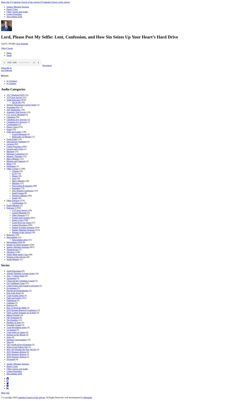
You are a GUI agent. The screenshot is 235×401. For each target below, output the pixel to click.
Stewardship (12, 237)
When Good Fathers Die (17, 347)
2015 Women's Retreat (16, 352)
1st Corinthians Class (16, 283)
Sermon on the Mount (16, 335)
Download (47, 65)
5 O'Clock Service (14, 97)
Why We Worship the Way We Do (21, 349)
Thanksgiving (12, 249)
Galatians (11, 303)
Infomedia (87, 397)
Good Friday (12, 139)
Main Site (5, 2)
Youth (14, 198)
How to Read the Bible (16, 308)
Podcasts (10, 208)
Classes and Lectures (21, 218)
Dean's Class (12, 127)
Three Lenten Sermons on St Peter (21, 313)
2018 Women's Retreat (16, 357)
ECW (14, 173)
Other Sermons (13, 200)
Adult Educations (14, 271)
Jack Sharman (22, 44)
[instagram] (7, 381)
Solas (9, 337)
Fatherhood (11, 300)
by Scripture (12, 81)
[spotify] (8, 386)
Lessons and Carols (15, 149)
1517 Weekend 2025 (15, 95)
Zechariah (11, 359)
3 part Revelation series (17, 327)
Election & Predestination (17, 291)
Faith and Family (14, 132)
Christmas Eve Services (17, 122)
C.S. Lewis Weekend (16, 115)
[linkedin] (7, 388)
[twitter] (8, 383)
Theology (11, 252)
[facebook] (8, 378)
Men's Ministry (13, 159)
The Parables (12, 320)
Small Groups (18, 193)
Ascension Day (13, 107)
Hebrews (10, 305)
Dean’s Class (12, 9)
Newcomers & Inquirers (22, 186)
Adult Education (14, 100)
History (15, 176)
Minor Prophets (13, 315)
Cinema (15, 171)
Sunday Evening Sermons (23, 227)
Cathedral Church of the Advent (31, 397)
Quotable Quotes (14, 325)
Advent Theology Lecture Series (21, 273)
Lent (14, 178)
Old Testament (13, 317)
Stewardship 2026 (14, 17)
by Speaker (11, 83)
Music (9, 164)
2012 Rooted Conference (23, 191)
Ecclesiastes (12, 288)
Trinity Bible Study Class (17, 254)
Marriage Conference (16, 154)
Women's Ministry (20, 196)
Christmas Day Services (17, 119)
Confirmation (12, 124)
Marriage (10, 151)
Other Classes (7, 48)
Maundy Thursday (14, 156)
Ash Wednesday (14, 110)
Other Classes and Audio (17, 12)
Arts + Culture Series (16, 276)
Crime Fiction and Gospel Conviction (23, 286)
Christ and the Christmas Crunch (21, 281)
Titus (9, 342)
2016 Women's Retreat (16, 354)
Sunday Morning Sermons (18, 7)
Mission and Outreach (16, 161)
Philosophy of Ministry (22, 137)
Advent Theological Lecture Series (21, 105)
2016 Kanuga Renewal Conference (22, 310)
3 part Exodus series (15, 295)
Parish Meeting (13, 205)
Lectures (10, 144)
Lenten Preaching (14, 14)
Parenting (16, 188)
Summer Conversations (17, 340)
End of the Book (14, 293)
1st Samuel (11, 330)
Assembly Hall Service (16, 112)
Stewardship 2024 (19, 240)
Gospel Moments (19, 134)
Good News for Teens (21, 222)
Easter (9, 129)
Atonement (11, 278)
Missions (16, 183)
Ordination (11, 166)
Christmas (11, 117)
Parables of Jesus (14, 322)
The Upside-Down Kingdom (19, 344)
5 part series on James (16, 332)
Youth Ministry (13, 259)
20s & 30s (16, 102)
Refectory (11, 235)
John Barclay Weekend (16, 142)
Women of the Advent (21, 232)
